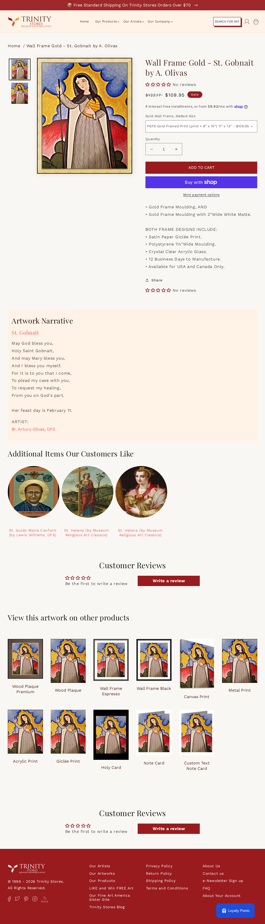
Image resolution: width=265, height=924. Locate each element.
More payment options (201, 194)
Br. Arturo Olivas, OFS (33, 429)
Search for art (227, 21)
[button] (106, 21)
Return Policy (159, 873)
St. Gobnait (25, 332)
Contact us (213, 873)
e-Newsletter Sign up (223, 881)
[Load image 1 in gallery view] (19, 69)
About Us (211, 866)
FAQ (206, 888)
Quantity (152, 139)
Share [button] (157, 280)
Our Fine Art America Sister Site (109, 897)
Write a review (169, 580)
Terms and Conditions (167, 888)
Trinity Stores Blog (106, 907)
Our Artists (99, 866)
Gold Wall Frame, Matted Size (170, 116)
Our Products (102, 881)
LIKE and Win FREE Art (111, 888)
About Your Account (222, 896)
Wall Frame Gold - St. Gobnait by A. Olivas (71, 45)
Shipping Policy (160, 881)
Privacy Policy (159, 866)
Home (15, 45)
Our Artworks (102, 873)
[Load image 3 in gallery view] (19, 93)
